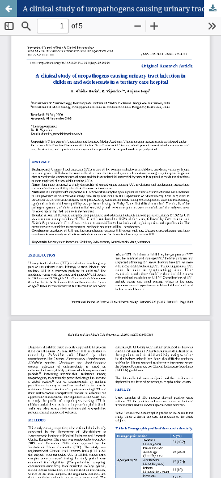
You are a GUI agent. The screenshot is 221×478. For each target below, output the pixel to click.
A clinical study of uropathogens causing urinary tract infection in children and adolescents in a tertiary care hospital (122, 8)
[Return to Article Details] (8, 8)
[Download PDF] (212, 8)
